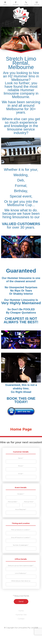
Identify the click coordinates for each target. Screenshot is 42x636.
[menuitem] (21, 611)
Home (21, 611)
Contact (21, 619)
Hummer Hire (21, 615)
